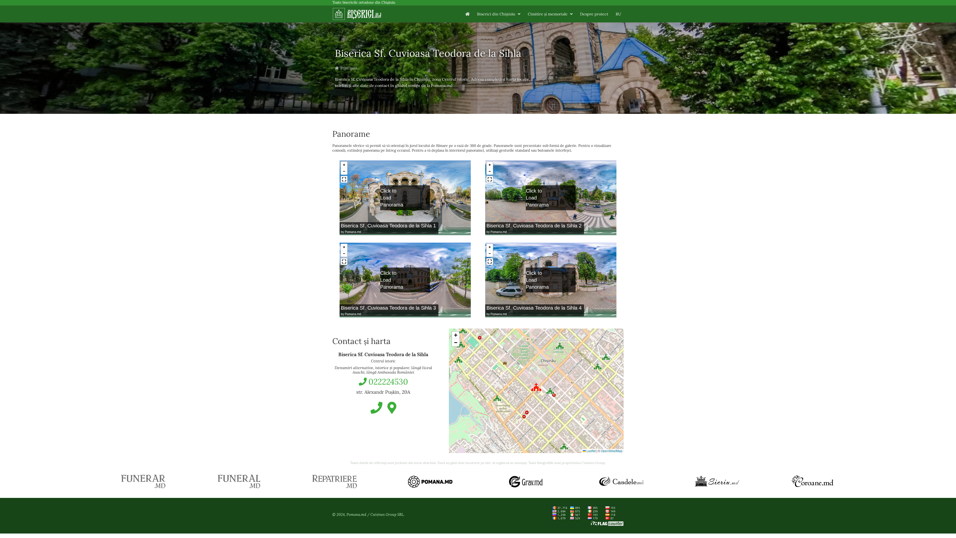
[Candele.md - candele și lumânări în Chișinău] (621, 482)
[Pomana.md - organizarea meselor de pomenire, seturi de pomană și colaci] (430, 482)
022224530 (388, 382)
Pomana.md (353, 232)
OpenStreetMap (611, 451)
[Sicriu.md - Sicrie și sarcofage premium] (717, 482)
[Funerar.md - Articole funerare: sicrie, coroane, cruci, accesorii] (143, 482)
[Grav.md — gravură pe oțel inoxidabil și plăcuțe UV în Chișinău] (526, 482)
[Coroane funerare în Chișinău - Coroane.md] (812, 482)
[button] (560, 344)
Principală (349, 68)
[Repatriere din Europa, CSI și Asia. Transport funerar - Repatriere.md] (334, 482)
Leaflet (591, 451)
